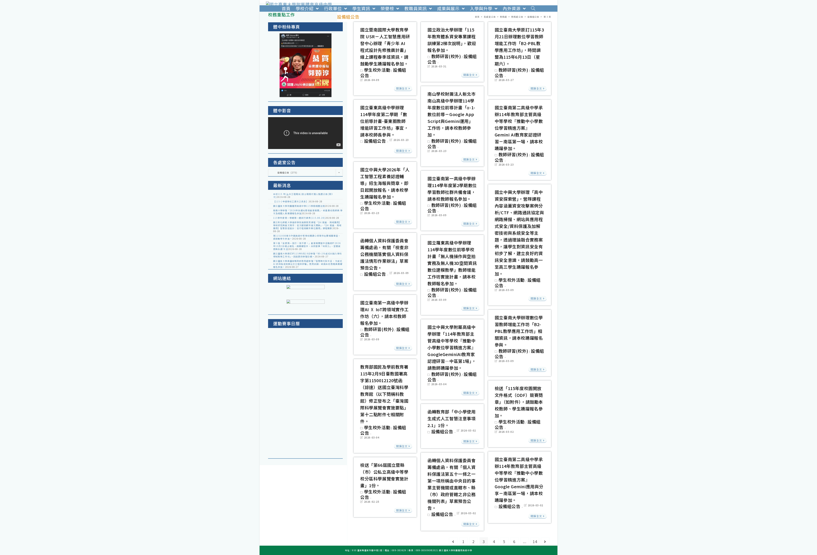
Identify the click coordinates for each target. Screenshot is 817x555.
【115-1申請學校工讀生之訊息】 (291, 201)
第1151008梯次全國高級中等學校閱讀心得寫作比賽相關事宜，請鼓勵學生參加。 (306, 237)
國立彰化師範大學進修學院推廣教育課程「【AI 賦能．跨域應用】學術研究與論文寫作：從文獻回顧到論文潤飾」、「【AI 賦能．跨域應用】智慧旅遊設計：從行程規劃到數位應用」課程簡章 (307, 225)
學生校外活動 (377, 70)
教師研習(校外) (446, 56)
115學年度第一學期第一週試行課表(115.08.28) (299, 217)
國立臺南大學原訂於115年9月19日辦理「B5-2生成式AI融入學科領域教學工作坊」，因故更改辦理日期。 (307, 255)
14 (535, 541)
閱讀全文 (401, 88)
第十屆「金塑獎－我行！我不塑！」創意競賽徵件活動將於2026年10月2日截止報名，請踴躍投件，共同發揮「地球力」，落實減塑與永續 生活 (307, 246)
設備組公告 (375, 141)
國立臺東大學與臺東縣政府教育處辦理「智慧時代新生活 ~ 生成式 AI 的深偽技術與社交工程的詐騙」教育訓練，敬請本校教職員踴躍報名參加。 (307, 263)
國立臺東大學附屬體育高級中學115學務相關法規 (299, 205)
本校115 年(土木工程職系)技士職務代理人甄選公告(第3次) (303, 195)
